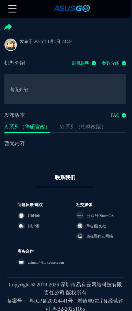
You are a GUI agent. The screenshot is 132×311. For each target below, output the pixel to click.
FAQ (115, 115)
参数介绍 (111, 63)
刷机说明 (80, 63)
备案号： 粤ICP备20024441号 (40, 301)
